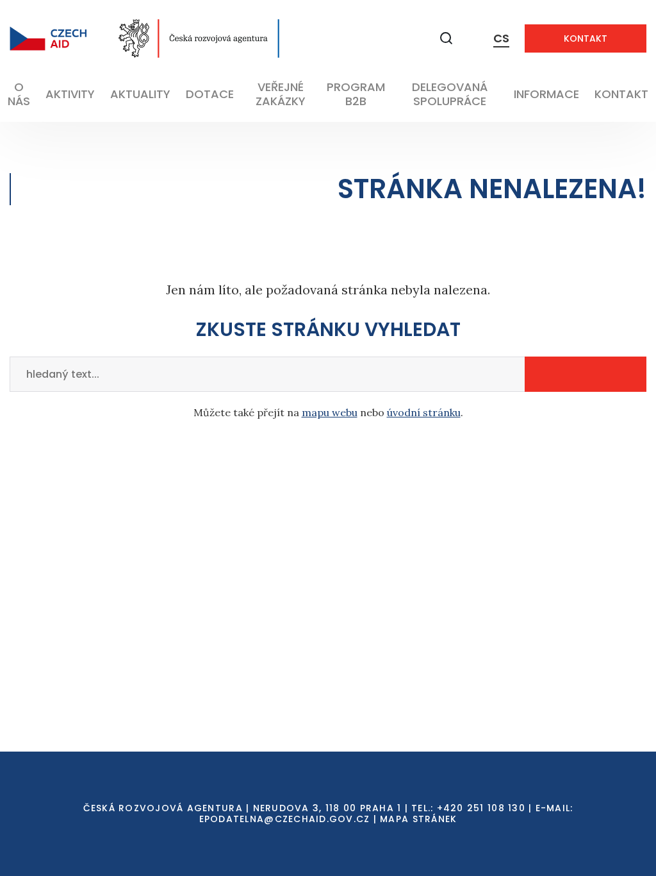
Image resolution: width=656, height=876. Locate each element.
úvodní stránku (424, 412)
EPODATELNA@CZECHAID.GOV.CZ (284, 819)
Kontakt (585, 38)
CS (501, 38)
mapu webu (329, 412)
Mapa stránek (418, 819)
